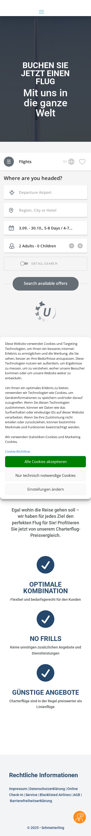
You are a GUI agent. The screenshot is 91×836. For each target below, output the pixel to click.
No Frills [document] (45, 638)
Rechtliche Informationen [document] (43, 775)
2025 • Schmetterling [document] (47, 828)
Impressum (18, 789)
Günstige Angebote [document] (45, 692)
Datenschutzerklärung (47, 789)
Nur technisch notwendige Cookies (45, 475)
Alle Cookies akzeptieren (46, 461)
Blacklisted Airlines (55, 795)
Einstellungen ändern (45, 489)
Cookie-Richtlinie (17, 451)
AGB (76, 795)
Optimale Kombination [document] (45, 588)
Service (31, 795)
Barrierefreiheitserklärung (31, 801)
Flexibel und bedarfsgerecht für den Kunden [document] (45, 599)
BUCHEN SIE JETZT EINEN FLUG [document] (45, 73)
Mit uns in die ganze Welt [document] (45, 103)
